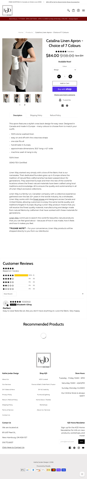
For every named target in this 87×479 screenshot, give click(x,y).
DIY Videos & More (8, 389)
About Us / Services (43, 410)
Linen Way (14, 218)
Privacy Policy (7, 394)
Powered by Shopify (43, 466)
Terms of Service (7, 410)
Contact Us (6, 415)
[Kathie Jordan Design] (7, 10)
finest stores (39, 199)
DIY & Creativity (43, 389)
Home (20, 32)
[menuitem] (68, 10)
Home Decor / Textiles (43, 400)
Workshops (43, 405)
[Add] (70, 76)
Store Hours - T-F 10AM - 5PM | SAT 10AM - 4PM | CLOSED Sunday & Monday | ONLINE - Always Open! (43, 19)
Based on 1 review (11, 271)
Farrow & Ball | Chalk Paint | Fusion (43, 384)
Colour (65, 66)
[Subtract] (59, 76)
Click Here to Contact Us (13, 447)
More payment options (64, 95)
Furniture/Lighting (43, 394)
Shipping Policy (7, 405)
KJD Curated (43, 379)
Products (29, 32)
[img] (15, 302)
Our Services (6, 384)
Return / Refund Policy (10, 400)
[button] (68, 10)
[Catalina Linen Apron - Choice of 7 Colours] (6, 98)
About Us (5, 379)
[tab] (17, 115)
